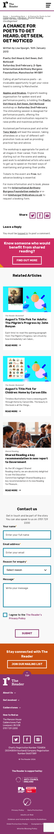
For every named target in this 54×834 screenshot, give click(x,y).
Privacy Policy (18, 810)
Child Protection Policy (17, 824)
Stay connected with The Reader (27, 654)
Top (27, 675)
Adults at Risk (27, 815)
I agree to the (25, 616)
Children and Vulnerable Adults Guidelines (27, 819)
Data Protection (35, 810)
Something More (18, 16)
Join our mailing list (27, 664)
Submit (27, 633)
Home (5, 16)
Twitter (33, 216)
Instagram (38, 739)
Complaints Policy (39, 824)
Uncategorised (10, 21)
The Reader (10, 4)
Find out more (27, 260)
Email (47, 216)
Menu (48, 5)
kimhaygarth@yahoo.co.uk (25, 195)
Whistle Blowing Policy (27, 829)
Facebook (40, 216)
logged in (23, 233)
